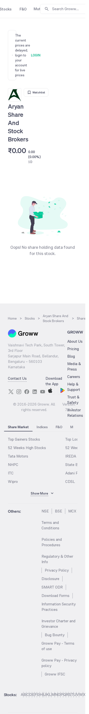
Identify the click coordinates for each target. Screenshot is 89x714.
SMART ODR (52, 587)
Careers (73, 376)
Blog (71, 356)
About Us (75, 341)
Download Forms (55, 595)
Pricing (73, 348)
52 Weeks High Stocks (27, 447)
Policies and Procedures (52, 542)
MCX (72, 511)
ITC (11, 473)
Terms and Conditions (50, 525)
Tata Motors (18, 456)
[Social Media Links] (11, 392)
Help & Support (73, 386)
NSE (45, 511)
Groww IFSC (55, 674)
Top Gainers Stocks (24, 439)
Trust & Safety (73, 399)
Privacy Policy (57, 570)
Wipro (13, 481)
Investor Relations (75, 412)
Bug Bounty (55, 634)
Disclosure (50, 578)
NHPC (13, 464)
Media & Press (74, 366)
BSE (58, 511)
